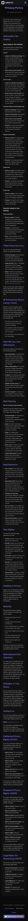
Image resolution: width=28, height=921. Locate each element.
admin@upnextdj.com (13, 722)
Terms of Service (9, 908)
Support (14, 912)
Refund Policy (19, 908)
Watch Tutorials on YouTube (15, 916)
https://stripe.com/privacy (14, 283)
